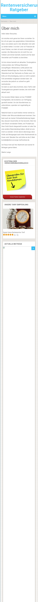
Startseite (4, 21)
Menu (4, 16)
